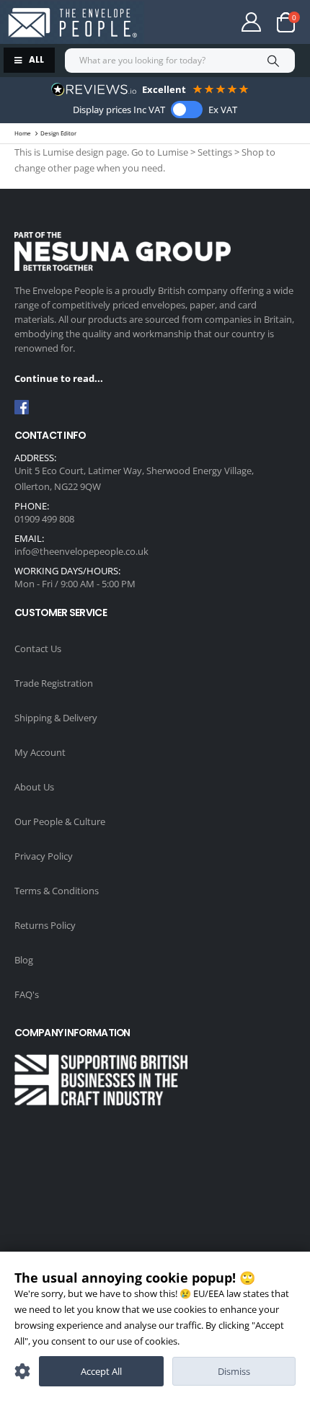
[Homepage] (72, 22)
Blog (23, 959)
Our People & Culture (59, 821)
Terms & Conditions (56, 890)
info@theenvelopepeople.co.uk (81, 551)
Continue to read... (58, 378)
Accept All (101, 1371)
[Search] (273, 60)
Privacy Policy (43, 856)
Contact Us (37, 648)
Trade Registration (53, 683)
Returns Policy (45, 925)
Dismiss (234, 1371)
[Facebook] (21, 407)
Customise (22, 1371)
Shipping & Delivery (55, 717)
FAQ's (26, 994)
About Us (34, 786)
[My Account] (251, 22)
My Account (40, 752)
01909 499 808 (44, 518)
